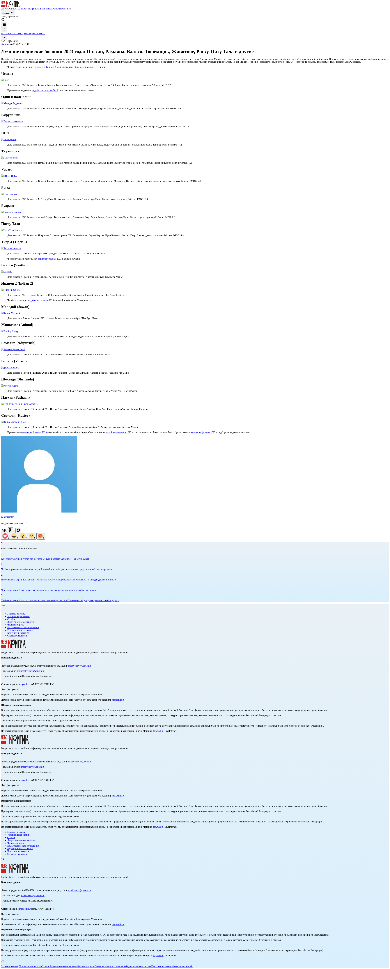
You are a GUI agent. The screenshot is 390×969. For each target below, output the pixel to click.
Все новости (7, 33)
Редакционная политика (20, 630)
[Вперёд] (4, 37)
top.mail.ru (158, 731)
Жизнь (35, 33)
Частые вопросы (15, 624)
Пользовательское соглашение (23, 627)
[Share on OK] (10, 530)
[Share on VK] (4, 531)
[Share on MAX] (18, 530)
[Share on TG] (14, 531)
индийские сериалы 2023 (45, 90)
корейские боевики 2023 (34, 432)
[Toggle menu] (4, 24)
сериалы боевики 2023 (50, 258)
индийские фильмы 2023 (47, 67)
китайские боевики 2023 (118, 432)
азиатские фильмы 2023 (203, 432)
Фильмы (6, 13)
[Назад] (4, 29)
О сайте (11, 619)
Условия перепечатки (18, 616)
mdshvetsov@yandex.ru (79, 665)
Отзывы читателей (17, 635)
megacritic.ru (25, 684)
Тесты (42, 33)
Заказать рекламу (23, 33)
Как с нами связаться (18, 633)
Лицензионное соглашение (21, 622)
